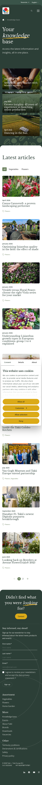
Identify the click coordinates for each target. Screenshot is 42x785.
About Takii (7, 724)
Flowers (25, 169)
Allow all (21, 401)
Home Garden (8, 706)
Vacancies (6, 734)
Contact (21, 616)
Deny (21, 421)
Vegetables (13, 169)
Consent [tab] (7, 362)
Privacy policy (8, 756)
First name (6, 644)
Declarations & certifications (14, 748)
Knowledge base (9, 716)
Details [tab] (21, 362)
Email (4, 663)
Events (5, 720)
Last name (6, 653)
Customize (19, 408)
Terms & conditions (11, 745)
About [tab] (34, 362)
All (5, 169)
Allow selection (21, 414)
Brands (5, 727)
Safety (5, 752)
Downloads (7, 731)
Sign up (7, 684)
